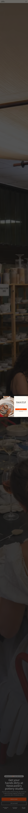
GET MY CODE (21, 409)
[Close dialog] (27, 396)
